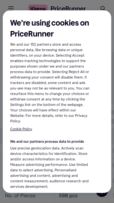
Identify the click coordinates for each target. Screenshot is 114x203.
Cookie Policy (21, 129)
